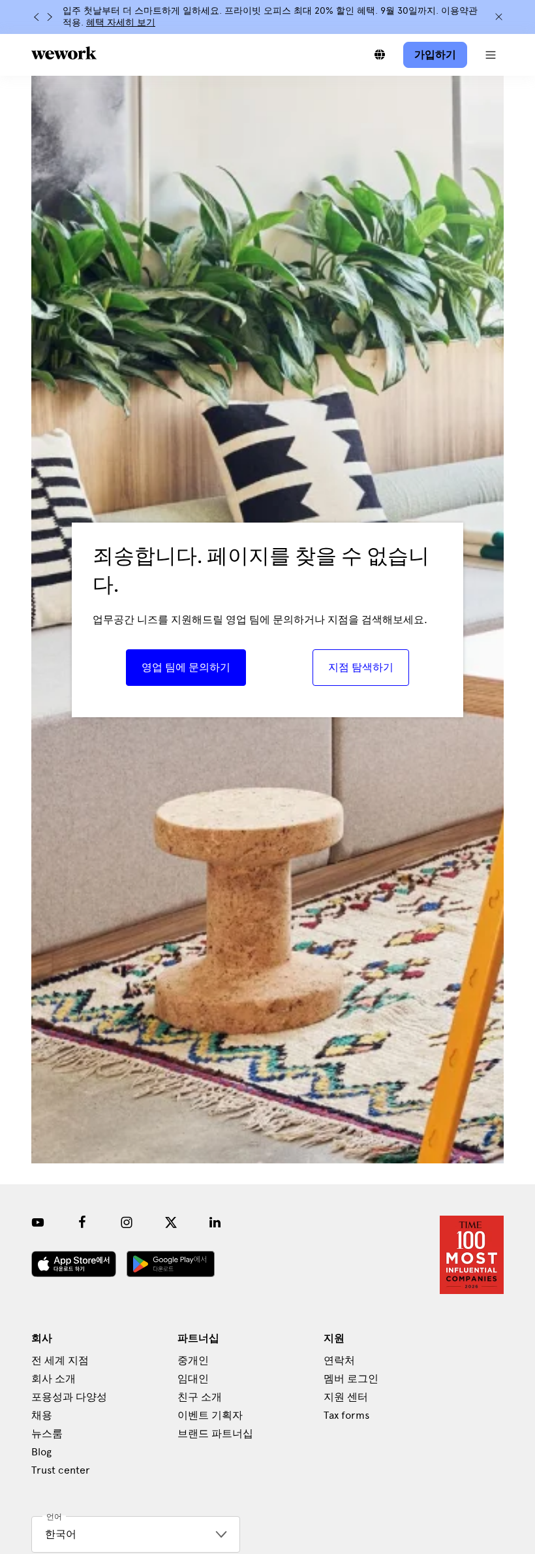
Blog (41, 1452)
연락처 (339, 1360)
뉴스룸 (47, 1433)
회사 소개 (53, 1378)
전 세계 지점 (60, 1360)
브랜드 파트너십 (215, 1433)
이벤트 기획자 (210, 1415)
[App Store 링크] (73, 1264)
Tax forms (346, 1415)
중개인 (193, 1360)
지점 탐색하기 (360, 667)
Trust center (60, 1470)
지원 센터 (346, 1397)
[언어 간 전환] (380, 55)
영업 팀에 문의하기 (186, 667)
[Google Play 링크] (171, 1264)
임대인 (193, 1378)
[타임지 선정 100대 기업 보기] (472, 1255)
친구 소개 (199, 1397)
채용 (41, 1415)
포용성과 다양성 (69, 1397)
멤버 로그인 (351, 1378)
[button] (491, 55)
